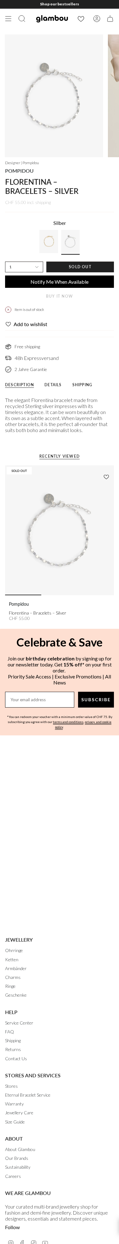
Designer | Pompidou (22, 162)
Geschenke (16, 995)
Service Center (19, 1022)
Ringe (10, 986)
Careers (13, 1176)
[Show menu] (8, 18)
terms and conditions (68, 722)
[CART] (110, 18)
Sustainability (17, 1167)
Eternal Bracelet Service (27, 1095)
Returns (13, 1049)
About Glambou (20, 1149)
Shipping (13, 1040)
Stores (11, 1086)
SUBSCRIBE (96, 699)
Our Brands (16, 1158)
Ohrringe (14, 950)
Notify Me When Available (59, 282)
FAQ (9, 1031)
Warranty (14, 1103)
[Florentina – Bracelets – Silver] (59, 530)
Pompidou (19, 171)
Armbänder (16, 968)
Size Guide (15, 1121)
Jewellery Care (19, 1112)
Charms (13, 977)
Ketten (11, 959)
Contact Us (16, 1058)
